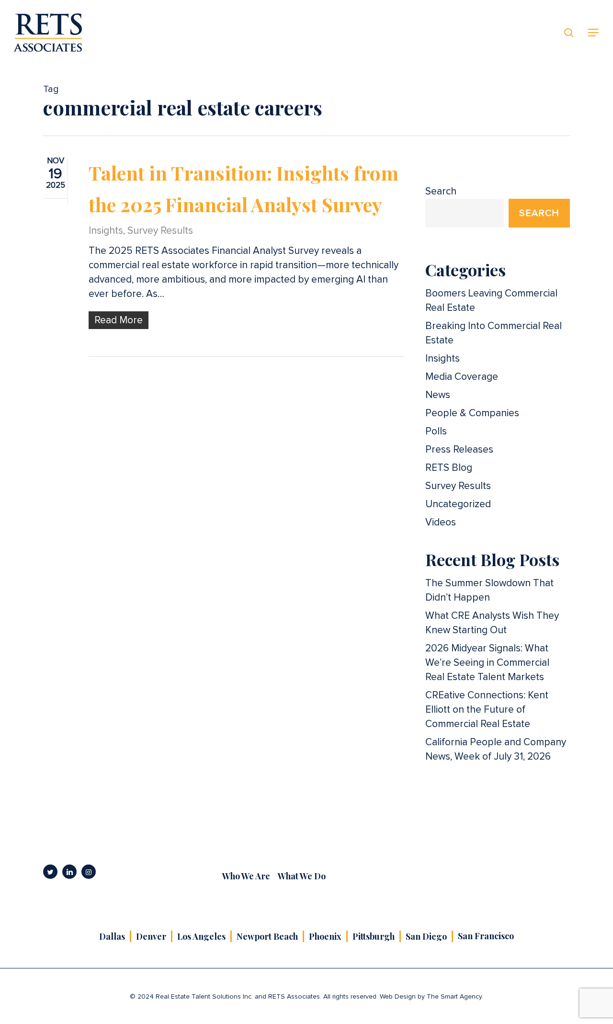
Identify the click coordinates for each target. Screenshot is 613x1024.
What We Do (302, 876)
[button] (594, 33)
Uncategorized (458, 504)
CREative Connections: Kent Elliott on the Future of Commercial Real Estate (486, 709)
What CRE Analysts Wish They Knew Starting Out (492, 623)
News (437, 395)
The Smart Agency (454, 996)
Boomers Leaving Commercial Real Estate (491, 300)
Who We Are (246, 876)
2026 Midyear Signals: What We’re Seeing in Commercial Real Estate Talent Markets (487, 662)
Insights (106, 231)
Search (440, 191)
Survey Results (160, 231)
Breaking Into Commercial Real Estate (493, 333)
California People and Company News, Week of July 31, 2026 (495, 749)
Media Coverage (461, 377)
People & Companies (472, 413)
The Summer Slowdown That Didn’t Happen (489, 590)
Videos (440, 522)
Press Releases (459, 449)
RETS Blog (448, 468)
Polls (436, 431)
